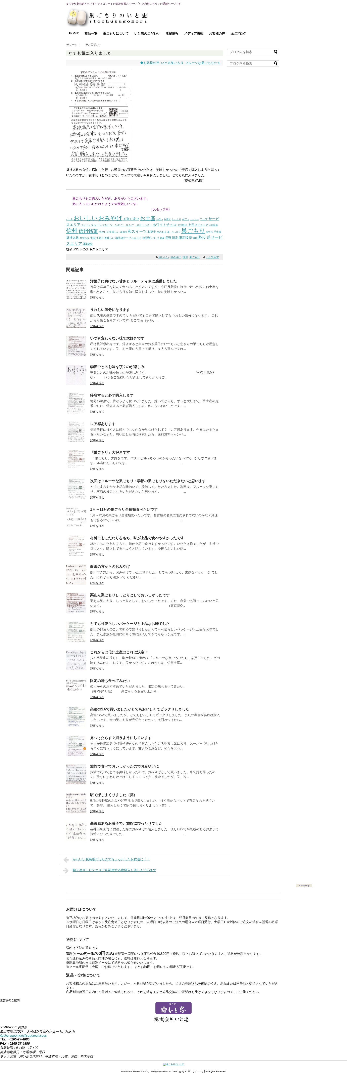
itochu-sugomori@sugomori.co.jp (23, 1035)
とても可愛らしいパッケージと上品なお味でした (130, 624)
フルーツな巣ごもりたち (202, 63)
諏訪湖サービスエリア (128, 237)
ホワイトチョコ (165, 225)
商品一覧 (91, 33)
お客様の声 (217, 33)
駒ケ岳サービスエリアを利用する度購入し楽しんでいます (114, 870)
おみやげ (110, 218)
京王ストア (201, 225)
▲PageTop (304, 885)
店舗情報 (172, 33)
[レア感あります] (76, 441)
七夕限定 (182, 225)
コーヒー (194, 219)
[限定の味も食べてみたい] (76, 697)
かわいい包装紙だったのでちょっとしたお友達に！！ (111, 859)
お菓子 (167, 219)
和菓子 (152, 231)
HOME (74, 33)
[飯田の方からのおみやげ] (76, 583)
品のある (161, 232)
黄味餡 (88, 244)
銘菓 (162, 238)
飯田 (195, 237)
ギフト (185, 219)
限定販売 (185, 237)
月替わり (84, 238)
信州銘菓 (88, 231)
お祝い (159, 219)
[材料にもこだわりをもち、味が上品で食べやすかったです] (76, 555)
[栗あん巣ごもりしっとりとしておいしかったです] (76, 612)
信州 (72, 231)
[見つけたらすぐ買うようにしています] (76, 754)
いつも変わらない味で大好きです (117, 338)
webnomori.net (168, 1071)
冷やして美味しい (109, 231)
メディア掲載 (193, 33)
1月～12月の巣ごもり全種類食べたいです (124, 509)
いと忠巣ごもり (172, 63)
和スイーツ (137, 231)
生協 (92, 237)
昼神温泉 (72, 237)
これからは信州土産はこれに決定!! (118, 652)
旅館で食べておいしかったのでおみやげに (124, 766)
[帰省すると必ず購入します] (76, 412)
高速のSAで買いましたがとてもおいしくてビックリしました (139, 709)
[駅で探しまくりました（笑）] (76, 812)
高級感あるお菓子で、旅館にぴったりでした (126, 823)
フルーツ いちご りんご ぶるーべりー (127, 224)
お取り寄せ (131, 219)
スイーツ (85, 225)
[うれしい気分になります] (76, 326)
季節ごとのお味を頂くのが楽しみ (117, 367)
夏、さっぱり (174, 232)
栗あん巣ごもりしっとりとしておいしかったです (130, 595)
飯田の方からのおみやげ (110, 567)
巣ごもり (193, 230)
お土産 (147, 218)
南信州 (123, 232)
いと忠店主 (212, 257)
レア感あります (102, 424)
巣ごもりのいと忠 (197, 1071)
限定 (175, 237)
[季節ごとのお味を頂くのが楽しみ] (76, 383)
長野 (168, 237)
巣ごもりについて (116, 33)
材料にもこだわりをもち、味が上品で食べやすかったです (137, 538)
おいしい (85, 218)
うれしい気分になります (110, 310)
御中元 (209, 232)
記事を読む (97, 297)
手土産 (217, 232)
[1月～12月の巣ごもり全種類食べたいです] (76, 526)
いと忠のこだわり (147, 33)
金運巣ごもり (150, 237)
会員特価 (213, 225)
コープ (204, 219)
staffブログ (238, 33)
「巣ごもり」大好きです (110, 452)
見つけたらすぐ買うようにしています (121, 738)
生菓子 (99, 238)
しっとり (176, 219)
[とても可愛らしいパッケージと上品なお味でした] (76, 640)
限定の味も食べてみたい (110, 681)
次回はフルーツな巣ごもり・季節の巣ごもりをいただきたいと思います (148, 481)
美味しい (109, 237)
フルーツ (96, 225)
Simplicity (144, 1071)
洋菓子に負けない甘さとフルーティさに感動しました (133, 281)
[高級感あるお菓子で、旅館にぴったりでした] (76, 840)
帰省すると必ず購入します (112, 395)
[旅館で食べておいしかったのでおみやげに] (76, 783)
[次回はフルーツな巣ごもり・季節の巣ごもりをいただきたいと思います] (76, 498)
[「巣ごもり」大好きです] (76, 469)
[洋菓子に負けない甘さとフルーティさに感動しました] (76, 298)
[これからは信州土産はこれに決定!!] (76, 669)
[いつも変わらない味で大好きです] (76, 355)
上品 (191, 224)
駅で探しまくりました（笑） (113, 795)
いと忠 (69, 219)
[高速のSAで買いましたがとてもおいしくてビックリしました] (76, 726)
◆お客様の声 (149, 63)
